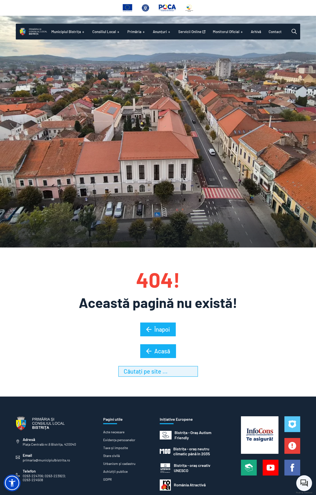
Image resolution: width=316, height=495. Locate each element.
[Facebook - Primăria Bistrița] (292, 468)
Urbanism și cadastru (119, 464)
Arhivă (256, 31)
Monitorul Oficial (226, 31)
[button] (12, 483)
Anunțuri (160, 31)
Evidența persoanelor (119, 440)
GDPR (107, 479)
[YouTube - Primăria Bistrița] (270, 468)
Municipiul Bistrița (66, 31)
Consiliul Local (104, 31)
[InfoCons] (259, 435)
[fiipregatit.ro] (292, 446)
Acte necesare (113, 432)
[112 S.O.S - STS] (292, 424)
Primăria (134, 31)
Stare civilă (111, 456)
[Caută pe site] (294, 31)
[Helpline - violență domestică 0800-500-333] (249, 468)
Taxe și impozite (115, 448)
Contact (275, 31)
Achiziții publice (115, 472)
